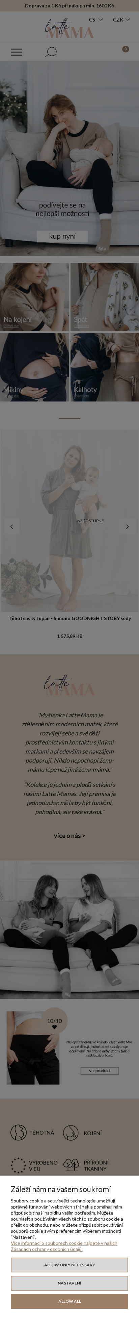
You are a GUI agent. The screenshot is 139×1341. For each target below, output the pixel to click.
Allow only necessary (69, 1264)
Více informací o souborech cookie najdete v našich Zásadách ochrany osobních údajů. (64, 1246)
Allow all (69, 1301)
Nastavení (69, 1283)
